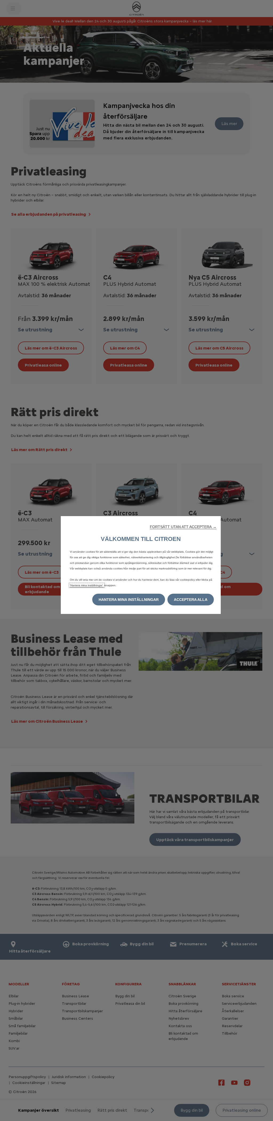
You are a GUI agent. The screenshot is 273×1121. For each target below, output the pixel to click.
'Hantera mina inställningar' (87, 585)
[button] (183, 527)
